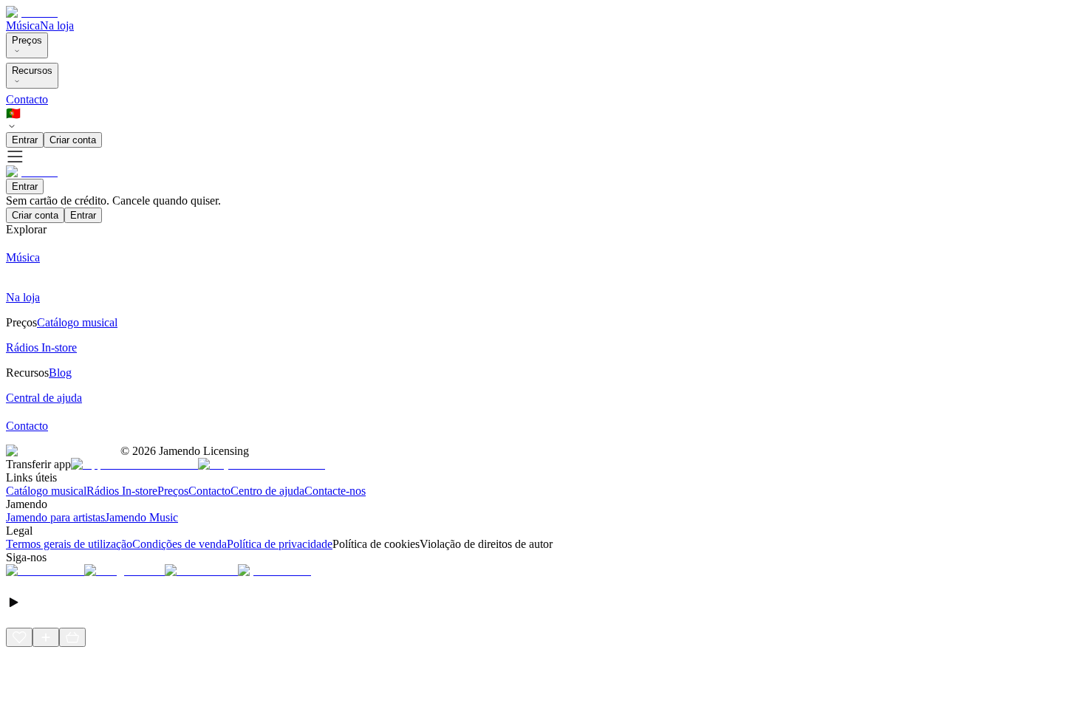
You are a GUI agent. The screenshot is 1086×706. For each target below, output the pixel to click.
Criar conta (72, 139)
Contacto (27, 99)
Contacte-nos (335, 490)
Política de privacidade (279, 544)
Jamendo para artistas (55, 517)
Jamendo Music (141, 517)
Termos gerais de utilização (69, 544)
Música (23, 25)
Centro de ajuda (267, 490)
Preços (27, 40)
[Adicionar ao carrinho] (72, 637)
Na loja (57, 25)
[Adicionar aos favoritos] (19, 637)
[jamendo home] (32, 12)
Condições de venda (179, 544)
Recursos (32, 70)
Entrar (25, 139)
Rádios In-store (121, 490)
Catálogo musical (46, 490)
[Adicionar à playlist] (46, 637)
